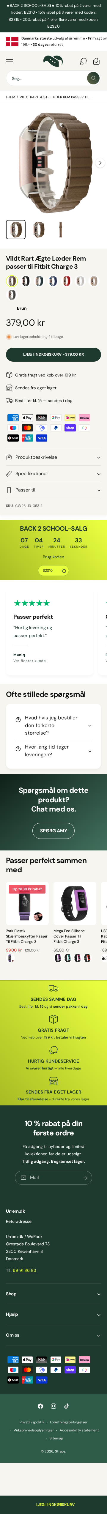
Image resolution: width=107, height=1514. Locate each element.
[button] (9, 61)
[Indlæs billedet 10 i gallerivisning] (60, 230)
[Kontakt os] (83, 61)
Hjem (10, 97)
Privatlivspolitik (32, 1422)
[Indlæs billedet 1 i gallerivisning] (16, 230)
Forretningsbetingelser (68, 1422)
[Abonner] (85, 1178)
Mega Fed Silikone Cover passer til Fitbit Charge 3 (69, 936)
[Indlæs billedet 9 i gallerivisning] (38, 230)
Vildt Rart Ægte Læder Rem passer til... (55, 97)
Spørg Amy (53, 831)
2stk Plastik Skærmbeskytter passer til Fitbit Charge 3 (27, 936)
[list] (53, 41)
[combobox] (53, 78)
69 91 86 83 (24, 1270)
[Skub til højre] (100, 163)
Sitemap (56, 1438)
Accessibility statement (79, 1430)
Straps (60, 1451)
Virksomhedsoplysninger (34, 1430)
